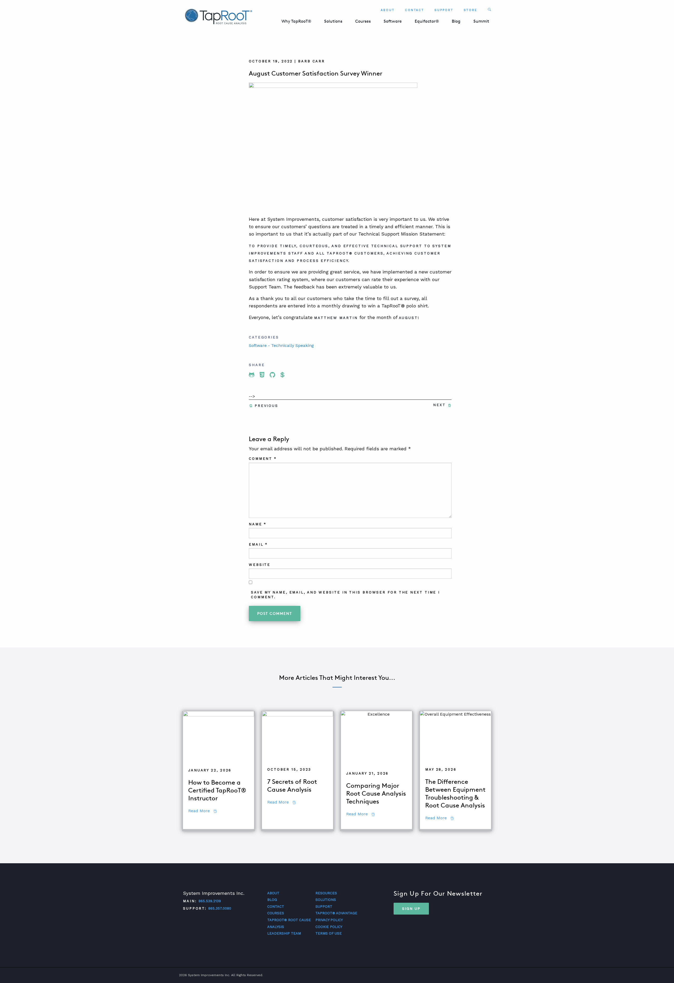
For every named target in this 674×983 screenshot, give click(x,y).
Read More (202, 810)
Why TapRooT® (296, 21)
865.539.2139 (210, 901)
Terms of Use (328, 933)
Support (443, 10)
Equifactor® (427, 21)
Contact (414, 10)
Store (471, 10)
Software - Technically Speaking (281, 345)
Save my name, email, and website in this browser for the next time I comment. (345, 594)
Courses (363, 21)
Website (259, 565)
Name (257, 524)
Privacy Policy (329, 920)
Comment (263, 459)
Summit (481, 21)
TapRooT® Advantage (336, 913)
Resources (326, 893)
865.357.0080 (219, 908)
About (388, 10)
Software (393, 21)
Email (258, 544)
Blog (456, 21)
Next (439, 405)
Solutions (333, 21)
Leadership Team (284, 933)
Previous (266, 406)
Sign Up (411, 908)
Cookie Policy (328, 927)
